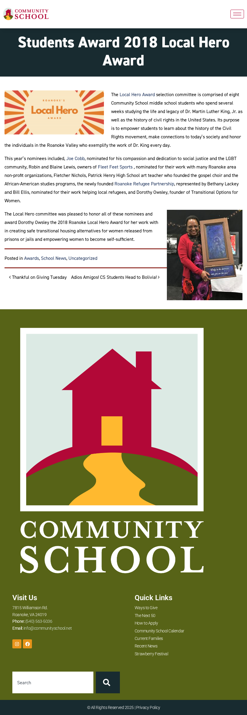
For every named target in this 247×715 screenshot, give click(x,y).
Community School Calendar (159, 630)
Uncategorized (82, 258)
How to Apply (146, 623)
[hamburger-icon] (237, 14)
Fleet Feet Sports (115, 167)
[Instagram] (16, 643)
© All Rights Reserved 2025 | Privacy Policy (123, 707)
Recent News (146, 646)
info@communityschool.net (47, 628)
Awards (31, 258)
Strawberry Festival (151, 653)
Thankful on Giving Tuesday (39, 277)
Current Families (149, 638)
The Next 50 (145, 615)
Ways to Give (146, 607)
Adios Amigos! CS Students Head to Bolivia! (114, 277)
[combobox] (52, 682)
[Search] (108, 682)
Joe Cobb (75, 158)
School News (53, 258)
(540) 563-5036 (38, 621)
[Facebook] (27, 643)
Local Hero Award (137, 94)
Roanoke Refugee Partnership (144, 184)
